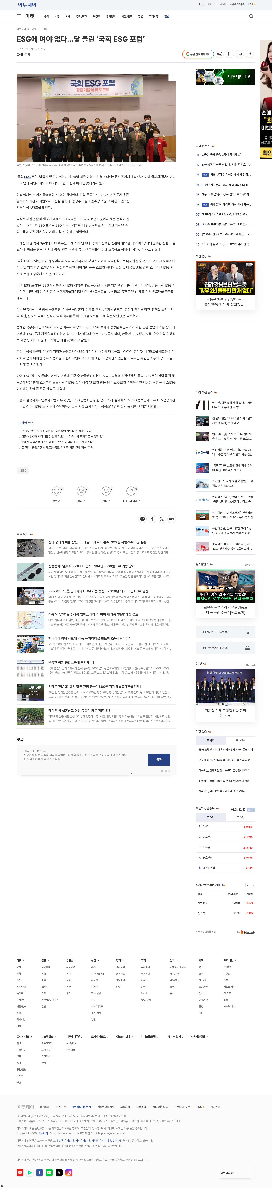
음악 (19, 1062)
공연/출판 (21, 1069)
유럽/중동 (146, 999)
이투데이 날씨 (173, 1036)
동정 (201, 1006)
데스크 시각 (229, 986)
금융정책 (45, 967)
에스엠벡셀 (209, 867)
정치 (172, 960)
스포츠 (20, 1076)
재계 (93, 967)
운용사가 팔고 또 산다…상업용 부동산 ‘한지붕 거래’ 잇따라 (236, 244)
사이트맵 (215, 1106)
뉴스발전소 (47, 1036)
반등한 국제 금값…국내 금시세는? (71, 663)
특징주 (96, 16)
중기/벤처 (96, 1013)
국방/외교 (175, 980)
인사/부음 (203, 999)
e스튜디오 (71, 1043)
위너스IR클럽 (148, 1036)
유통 (93, 999)
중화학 (94, 986)
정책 (68, 980)
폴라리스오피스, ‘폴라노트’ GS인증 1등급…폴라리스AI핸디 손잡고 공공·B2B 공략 (232, 501)
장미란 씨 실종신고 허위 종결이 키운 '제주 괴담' (80, 711)
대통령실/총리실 (178, 967)
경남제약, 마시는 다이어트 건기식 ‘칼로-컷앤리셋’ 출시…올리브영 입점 (232, 548)
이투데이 (21, 29)
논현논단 (228, 967)
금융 (43, 960)
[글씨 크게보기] (250, 54)
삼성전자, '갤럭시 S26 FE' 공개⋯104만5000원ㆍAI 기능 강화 (91, 566)
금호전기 (207, 836)
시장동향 (70, 967)
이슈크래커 (46, 1043)
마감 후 (227, 993)
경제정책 (120, 967)
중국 (143, 986)
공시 (46, 16)
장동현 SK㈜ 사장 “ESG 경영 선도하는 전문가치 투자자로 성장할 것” (63, 436)
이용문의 (141, 1106)
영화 (19, 1056)
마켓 (29, 16)
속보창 (223, 4)
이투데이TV (73, 1036)
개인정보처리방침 (81, 1106)
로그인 (201, 4)
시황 (57, 16)
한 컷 (43, 1062)
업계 (68, 973)
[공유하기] (220, 54)
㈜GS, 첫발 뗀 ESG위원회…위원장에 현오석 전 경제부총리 (56, 431)
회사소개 (45, 1106)
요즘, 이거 (46, 1049)
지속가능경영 (198, 1036)
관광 (19, 1043)
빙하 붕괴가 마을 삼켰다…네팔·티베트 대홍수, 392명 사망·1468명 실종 (97, 542)
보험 (43, 980)
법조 (201, 967)
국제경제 (145, 967)
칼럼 (226, 999)
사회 (201, 960)
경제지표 (120, 973)
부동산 (69, 960)
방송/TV (21, 1049)
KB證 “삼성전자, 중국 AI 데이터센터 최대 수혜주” (231, 185)
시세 (68, 16)
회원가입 (212, 4)
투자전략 (111, 16)
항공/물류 (96, 993)
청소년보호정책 (105, 1106)
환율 (140, 16)
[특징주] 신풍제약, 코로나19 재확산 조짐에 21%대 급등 (234, 234)
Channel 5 (123, 1036)
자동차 (94, 980)
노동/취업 (203, 986)
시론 (226, 980)
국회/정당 (175, 973)
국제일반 (145, 973)
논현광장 (228, 973)
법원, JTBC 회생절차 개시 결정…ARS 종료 (232, 174)
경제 (118, 960)
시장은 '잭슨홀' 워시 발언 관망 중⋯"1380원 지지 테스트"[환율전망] (94, 687)
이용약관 (61, 1106)
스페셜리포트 (98, 1036)
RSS (250, 4)
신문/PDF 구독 (237, 4)
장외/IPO (81, 16)
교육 (201, 973)
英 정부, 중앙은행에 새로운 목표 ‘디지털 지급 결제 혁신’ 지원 (57, 447)
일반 (166, 16)
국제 (143, 960)
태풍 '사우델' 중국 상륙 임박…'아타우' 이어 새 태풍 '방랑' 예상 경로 (93, 614)
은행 (43, 973)
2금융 (44, 986)
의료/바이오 (97, 1006)
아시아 (144, 993)
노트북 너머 (229, 1006)
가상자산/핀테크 (49, 999)
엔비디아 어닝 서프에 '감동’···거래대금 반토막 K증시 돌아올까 (90, 638)
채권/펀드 (127, 16)
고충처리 (125, 1106)
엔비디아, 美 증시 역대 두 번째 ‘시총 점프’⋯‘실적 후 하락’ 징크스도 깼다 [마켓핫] (232, 438)
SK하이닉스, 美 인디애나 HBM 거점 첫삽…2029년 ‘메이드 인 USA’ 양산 (98, 591)
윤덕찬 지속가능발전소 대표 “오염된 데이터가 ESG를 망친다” (58, 442)
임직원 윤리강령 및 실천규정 (106, 1140)
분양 (68, 986)
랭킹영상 (70, 1049)
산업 (93, 960)
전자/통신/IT (97, 973)
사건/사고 (203, 980)
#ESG (23, 470)
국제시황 (154, 16)
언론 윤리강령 (66, 1140)
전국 (201, 993)
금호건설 (207, 857)
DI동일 (206, 847)
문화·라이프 (23, 1036)
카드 (43, 993)
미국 (143, 980)
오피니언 (228, 960)
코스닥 (240, 817)
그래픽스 (45, 1056)
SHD (205, 826)
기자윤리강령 (82, 1140)
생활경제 (120, 980)
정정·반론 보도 (160, 1106)
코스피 (210, 817)
